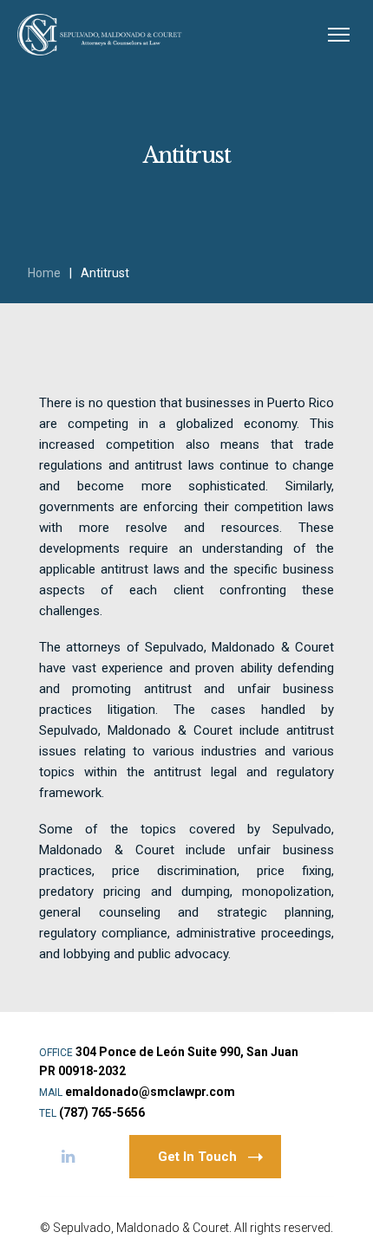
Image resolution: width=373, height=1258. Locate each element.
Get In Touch (197, 1156)
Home (44, 273)
